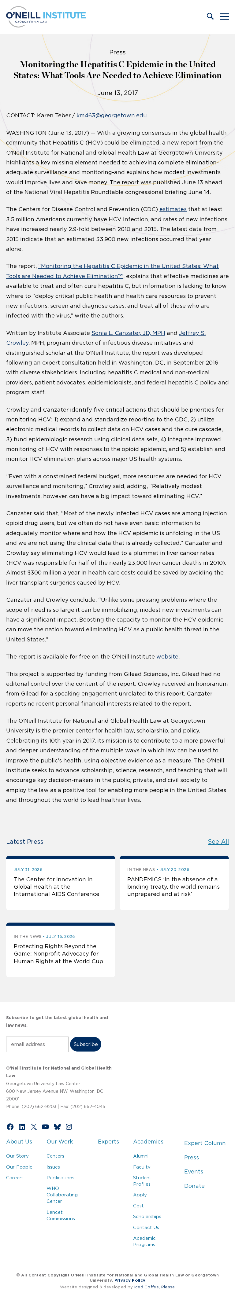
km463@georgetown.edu (111, 115)
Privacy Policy (129, 1280)
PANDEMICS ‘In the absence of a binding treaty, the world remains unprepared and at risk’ (173, 887)
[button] (210, 17)
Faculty (142, 1166)
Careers (15, 1177)
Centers (55, 1155)
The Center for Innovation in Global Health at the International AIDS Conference (56, 887)
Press (191, 1158)
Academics (148, 1142)
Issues (53, 1166)
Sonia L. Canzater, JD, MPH (128, 333)
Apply (140, 1194)
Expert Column (205, 1143)
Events (193, 1172)
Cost (138, 1205)
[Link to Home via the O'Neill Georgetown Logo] (46, 25)
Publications (60, 1177)
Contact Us (146, 1227)
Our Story (17, 1155)
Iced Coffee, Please (154, 1287)
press (117, 52)
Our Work (60, 1142)
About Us (19, 1142)
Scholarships (147, 1216)
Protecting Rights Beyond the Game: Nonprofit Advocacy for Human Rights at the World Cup (58, 953)
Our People (19, 1166)
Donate (194, 1186)
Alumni (140, 1155)
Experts (108, 1142)
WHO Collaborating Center (62, 1195)
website (167, 657)
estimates (173, 209)
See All (218, 841)
